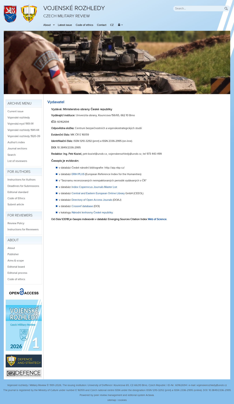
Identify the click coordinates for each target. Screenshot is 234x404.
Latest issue (65, 25)
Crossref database (82, 206)
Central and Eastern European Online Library (98, 193)
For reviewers (20, 215)
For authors (19, 172)
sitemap (111, 400)
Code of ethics (84, 25)
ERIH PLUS (78, 174)
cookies (122, 400)
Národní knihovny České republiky (92, 212)
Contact (101, 25)
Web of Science (157, 219)
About (47, 25)
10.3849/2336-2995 (220, 390)
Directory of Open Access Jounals (92, 200)
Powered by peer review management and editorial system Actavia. (117, 395)
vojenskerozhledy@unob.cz (211, 385)
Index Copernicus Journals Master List (94, 187)
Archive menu (20, 103)
